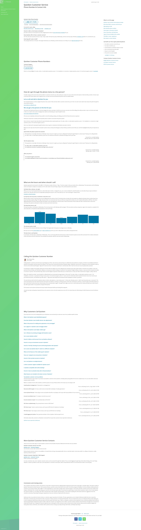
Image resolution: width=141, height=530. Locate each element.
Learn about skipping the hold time (31, 113)
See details (95, 71)
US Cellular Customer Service (110, 62)
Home (2, 7)
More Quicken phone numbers (110, 28)
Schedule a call (48, 28)
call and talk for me (37, 230)
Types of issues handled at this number (112, 34)
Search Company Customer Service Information (8, 9)
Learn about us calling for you (30, 105)
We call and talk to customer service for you (113, 24)
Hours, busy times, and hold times (111, 32)
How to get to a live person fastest (111, 30)
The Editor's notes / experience (110, 36)
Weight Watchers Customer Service (111, 60)
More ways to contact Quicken (110, 38)
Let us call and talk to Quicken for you (36, 99)
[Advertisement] (57, 50)
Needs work (86, 513)
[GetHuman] (5, 1)
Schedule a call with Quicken (29, 194)
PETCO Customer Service (109, 64)
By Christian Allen (30, 259)
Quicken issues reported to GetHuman (32, 420)
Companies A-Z (4, 12)
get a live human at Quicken (59, 32)
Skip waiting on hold (39, 28)
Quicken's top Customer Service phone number (113, 22)
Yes (82, 513)
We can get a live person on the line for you (37, 108)
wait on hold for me (46, 230)
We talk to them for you (29, 28)
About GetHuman (4, 14)
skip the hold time (75, 40)
